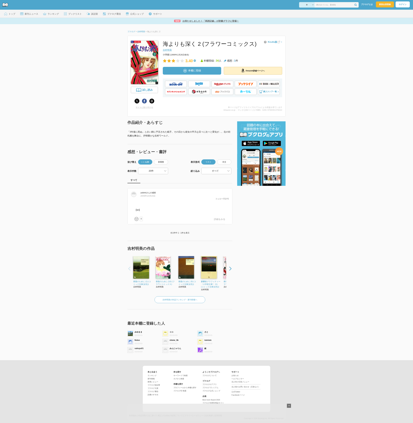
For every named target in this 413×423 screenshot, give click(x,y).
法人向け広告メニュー (240, 382)
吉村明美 (167, 50)
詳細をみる (219, 219)
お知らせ (235, 375)
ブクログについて (209, 375)
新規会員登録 (385, 4)
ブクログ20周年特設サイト (213, 403)
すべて (134, 180)
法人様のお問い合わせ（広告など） (246, 387)
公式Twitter (236, 392)
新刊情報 (151, 379)
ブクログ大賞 (153, 388)
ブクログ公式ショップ (211, 391)
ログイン (403, 4)
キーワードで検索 (180, 375)
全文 (224, 162)
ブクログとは (367, 4)
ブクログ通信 (153, 391)
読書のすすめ (153, 395)
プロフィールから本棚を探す (184, 388)
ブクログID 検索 (179, 391)
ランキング (152, 375)
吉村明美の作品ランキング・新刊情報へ (179, 300)
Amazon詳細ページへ (255, 71)
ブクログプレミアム (210, 388)
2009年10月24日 (148, 196)
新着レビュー (153, 382)
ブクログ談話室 (154, 385)
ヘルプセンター (238, 379)
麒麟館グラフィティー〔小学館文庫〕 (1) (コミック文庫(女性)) (210, 284)
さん (145, 193)
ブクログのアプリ (209, 384)
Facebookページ (238, 395)
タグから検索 (178, 379)
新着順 (161, 162)
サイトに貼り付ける (144, 107)
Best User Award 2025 (211, 400)
